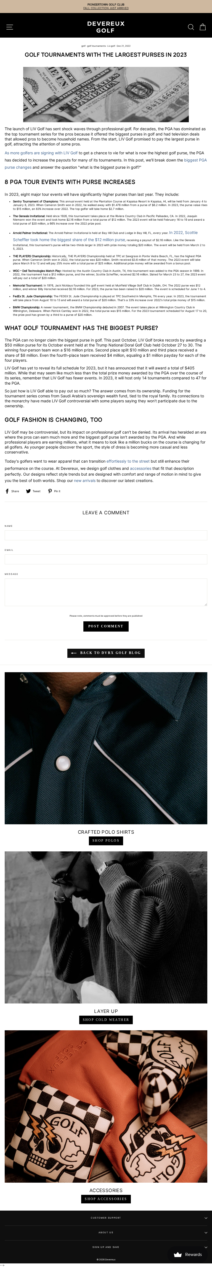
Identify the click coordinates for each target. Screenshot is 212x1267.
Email (9, 550)
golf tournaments (96, 46)
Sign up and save (106, 1247)
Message (11, 574)
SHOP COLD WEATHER (106, 1020)
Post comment (106, 626)
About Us (106, 1232)
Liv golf (111, 46)
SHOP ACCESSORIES (106, 1199)
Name (9, 526)
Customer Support (106, 1217)
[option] (106, 6)
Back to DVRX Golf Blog (110, 653)
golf (83, 46)
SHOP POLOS (106, 841)
